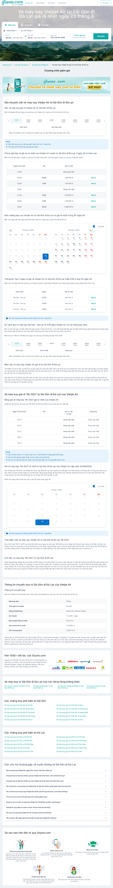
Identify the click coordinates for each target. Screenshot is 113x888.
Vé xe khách (40, 3)
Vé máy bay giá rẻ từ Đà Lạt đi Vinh (69, 751)
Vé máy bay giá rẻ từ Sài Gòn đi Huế (69, 705)
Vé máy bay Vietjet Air (40, 65)
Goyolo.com (7, 65)
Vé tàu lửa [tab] (51, 3)
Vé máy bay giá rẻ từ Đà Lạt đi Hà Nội (18, 737)
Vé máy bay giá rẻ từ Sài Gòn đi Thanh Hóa (72, 709)
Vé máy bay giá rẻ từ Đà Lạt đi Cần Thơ (18, 751)
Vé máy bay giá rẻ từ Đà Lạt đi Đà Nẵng (18, 744)
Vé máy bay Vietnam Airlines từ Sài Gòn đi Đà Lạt (17, 687)
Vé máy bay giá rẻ (21, 65)
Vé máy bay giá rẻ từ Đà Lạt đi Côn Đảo (70, 737)
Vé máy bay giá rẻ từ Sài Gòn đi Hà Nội (18, 705)
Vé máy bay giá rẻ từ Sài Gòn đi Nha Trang (19, 716)
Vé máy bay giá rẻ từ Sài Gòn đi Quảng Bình (72, 712)
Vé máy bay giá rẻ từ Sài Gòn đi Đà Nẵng (19, 709)
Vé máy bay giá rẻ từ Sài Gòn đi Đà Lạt (18, 720)
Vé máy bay (29, 3)
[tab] (29, 3)
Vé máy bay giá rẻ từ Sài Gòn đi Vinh (69, 720)
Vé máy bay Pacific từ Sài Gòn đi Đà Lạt (96, 687)
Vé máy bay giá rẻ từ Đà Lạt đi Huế (17, 748)
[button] (56, 770)
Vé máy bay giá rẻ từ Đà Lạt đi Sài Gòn (18, 740)
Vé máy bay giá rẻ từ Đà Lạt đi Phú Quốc (71, 744)
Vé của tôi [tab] (106, 3)
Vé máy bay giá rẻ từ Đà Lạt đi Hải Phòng (71, 740)
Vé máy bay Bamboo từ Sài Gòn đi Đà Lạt (43, 687)
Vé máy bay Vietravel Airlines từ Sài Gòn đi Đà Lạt (70, 687)
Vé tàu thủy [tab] (62, 3)
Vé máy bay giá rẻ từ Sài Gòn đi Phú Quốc (19, 712)
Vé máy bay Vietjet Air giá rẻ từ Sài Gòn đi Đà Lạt (70, 65)
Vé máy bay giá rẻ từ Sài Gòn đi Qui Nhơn (71, 716)
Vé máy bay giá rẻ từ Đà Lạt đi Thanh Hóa (71, 748)
